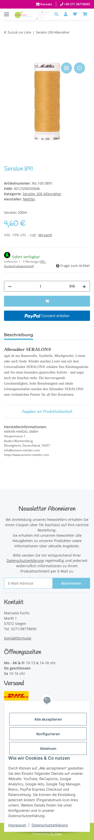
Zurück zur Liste (19, 32)
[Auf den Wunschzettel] (79, 68)
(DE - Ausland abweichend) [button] (25, 263)
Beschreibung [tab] (18, 334)
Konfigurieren (48, 734)
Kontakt (46, 4)
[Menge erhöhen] (84, 286)
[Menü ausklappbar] (6, 12)
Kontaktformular (18, 638)
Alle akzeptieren (48, 719)
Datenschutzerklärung (50, 825)
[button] (57, 14)
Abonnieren (71, 583)
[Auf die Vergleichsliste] (66, 68)
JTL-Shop (56, 833)
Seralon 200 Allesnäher (42, 193)
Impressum (17, 825)
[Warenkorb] (85, 14)
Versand (45, 234)
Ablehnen (48, 748)
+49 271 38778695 (76, 4)
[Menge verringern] (9, 286)
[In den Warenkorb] (8, 55)
